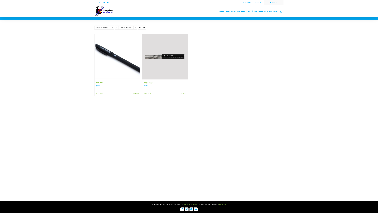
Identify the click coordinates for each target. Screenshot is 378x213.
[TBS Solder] (165, 56)
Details (137, 93)
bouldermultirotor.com (190, 204)
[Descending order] (117, 28)
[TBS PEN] (117, 56)
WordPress (222, 204)
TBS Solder (148, 83)
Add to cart (100, 93)
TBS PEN (99, 83)
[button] (281, 11)
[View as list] (144, 27)
